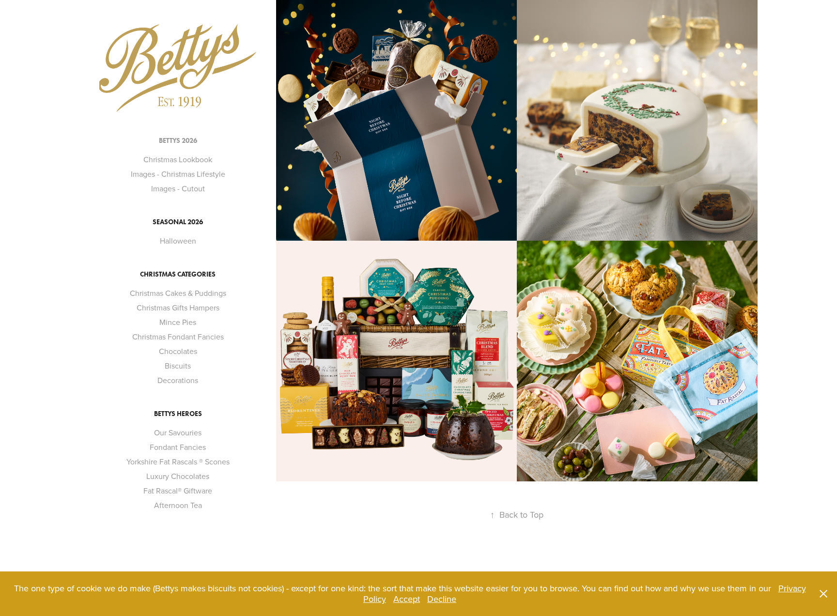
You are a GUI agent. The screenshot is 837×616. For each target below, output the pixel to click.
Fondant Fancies (178, 447)
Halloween (178, 240)
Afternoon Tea (178, 505)
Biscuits (178, 365)
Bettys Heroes (178, 414)
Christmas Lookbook (177, 159)
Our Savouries (178, 432)
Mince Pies (177, 322)
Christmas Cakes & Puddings (178, 293)
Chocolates (178, 351)
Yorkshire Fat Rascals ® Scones (178, 461)
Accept (406, 599)
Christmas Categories (178, 274)
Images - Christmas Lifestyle (178, 174)
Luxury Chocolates (177, 476)
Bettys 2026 (178, 141)
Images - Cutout (178, 188)
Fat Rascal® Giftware (177, 490)
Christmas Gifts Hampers (178, 307)
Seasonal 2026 (178, 222)
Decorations (177, 380)
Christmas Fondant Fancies (178, 336)
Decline (441, 599)
